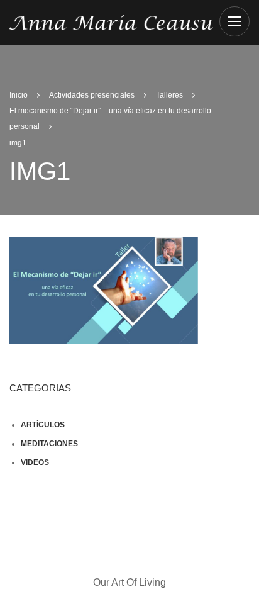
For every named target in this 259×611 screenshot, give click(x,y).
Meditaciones (49, 443)
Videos (35, 462)
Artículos (43, 424)
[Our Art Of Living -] (111, 21)
